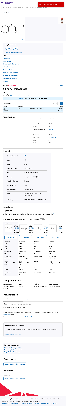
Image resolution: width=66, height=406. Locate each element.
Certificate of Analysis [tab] (10, 299)
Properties (6, 58)
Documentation (8, 70)
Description (7, 61)
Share (61, 85)
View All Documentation (14, 52)
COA (8, 48)
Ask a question (27, 95)
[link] (5, 403)
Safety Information (9, 67)
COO (15, 48)
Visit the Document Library (13, 334)
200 (25, 156)
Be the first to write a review (15, 379)
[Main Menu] (2, 3)
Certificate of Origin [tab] (24, 299)
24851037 (51, 129)
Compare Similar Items (11, 64)
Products (3, 12)
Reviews (6, 81)
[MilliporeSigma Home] (9, 3)
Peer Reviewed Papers (10, 76)
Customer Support (30, 317)
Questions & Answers (10, 78)
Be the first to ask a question (15, 364)
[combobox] (33, 7)
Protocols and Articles (10, 73)
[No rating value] (6, 95)
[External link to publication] (53, 213)
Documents (6, 314)
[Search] (63, 7)
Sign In (21, 98)
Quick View (10, 237)
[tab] (4, 12)
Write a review (17, 95)
